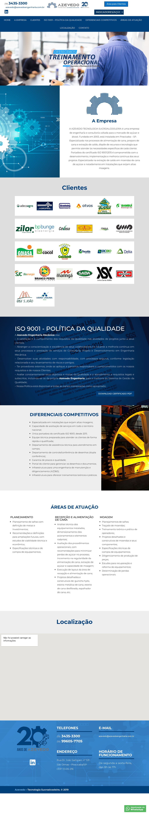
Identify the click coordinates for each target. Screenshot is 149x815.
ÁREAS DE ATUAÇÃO (131, 20)
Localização (67, 28)
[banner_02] (74, 84)
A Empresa (20, 20)
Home (7, 20)
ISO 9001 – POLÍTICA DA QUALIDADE (63, 20)
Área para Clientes (116, 4)
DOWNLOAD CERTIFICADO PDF (115, 393)
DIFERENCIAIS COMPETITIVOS (101, 20)
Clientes (35, 20)
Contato (84, 28)
